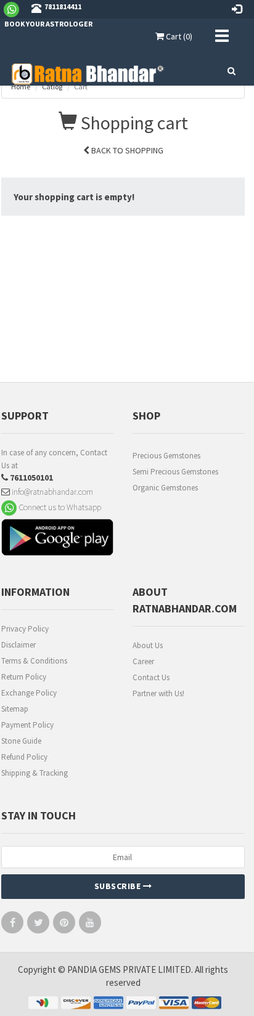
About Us (148, 645)
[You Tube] (90, 925)
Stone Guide (21, 741)
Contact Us (151, 677)
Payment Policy (27, 725)
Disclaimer (18, 645)
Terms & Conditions (34, 661)
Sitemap (14, 709)
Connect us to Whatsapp (59, 507)
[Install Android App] (57, 539)
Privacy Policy (25, 629)
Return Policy (23, 677)
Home (20, 86)
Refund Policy (24, 757)
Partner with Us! (158, 693)
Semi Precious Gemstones (175, 471)
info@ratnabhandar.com (51, 491)
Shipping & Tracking (34, 773)
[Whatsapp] (16, 8)
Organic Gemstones (165, 487)
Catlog (52, 86)
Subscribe (118, 886)
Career (143, 661)
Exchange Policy (29, 693)
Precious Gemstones (166, 455)
